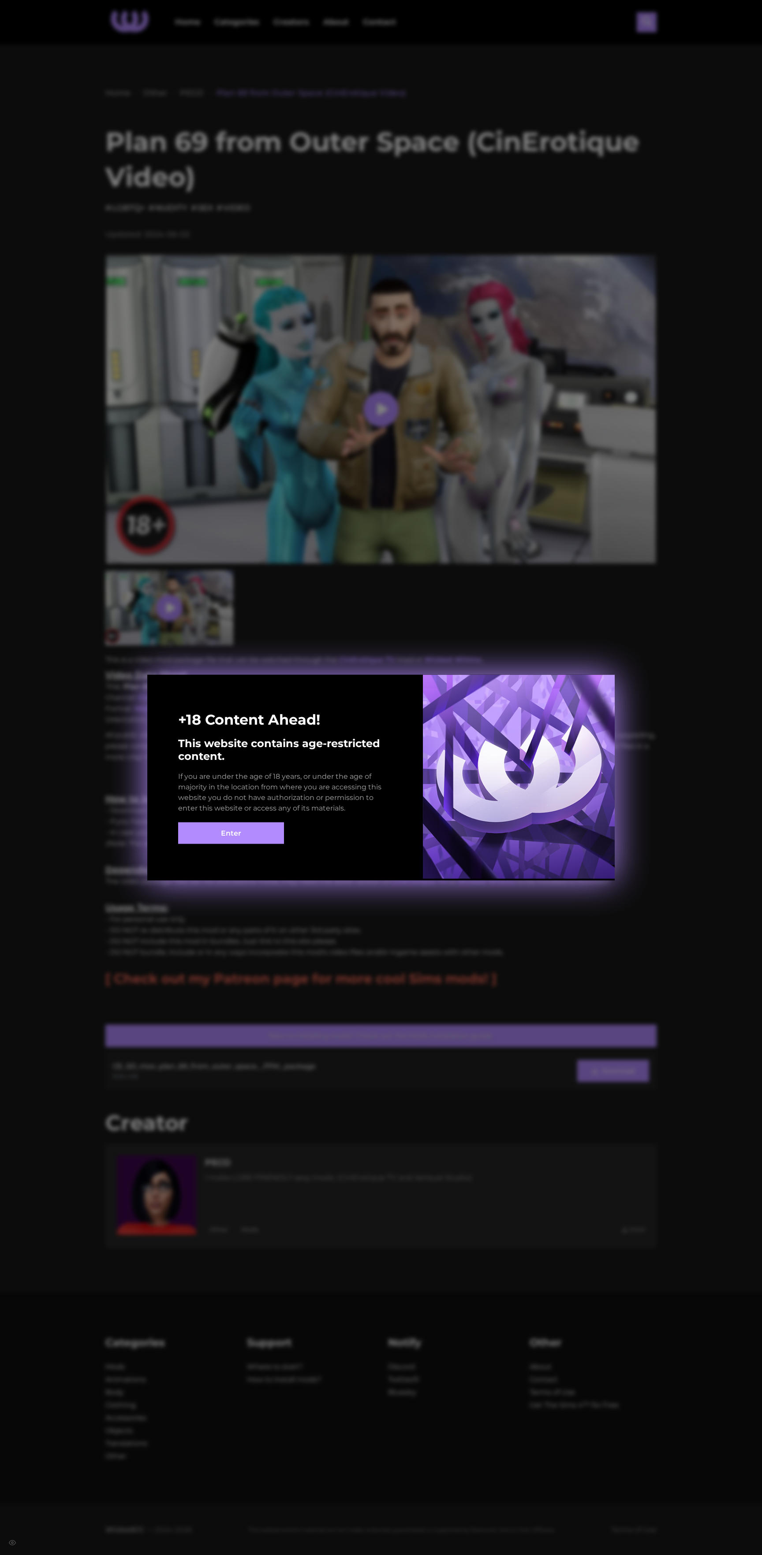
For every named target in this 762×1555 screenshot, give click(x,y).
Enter (231, 833)
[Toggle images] (12, 1542)
